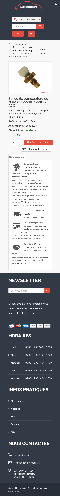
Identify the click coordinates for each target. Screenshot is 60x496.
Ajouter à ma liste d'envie (37, 149)
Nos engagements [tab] (16, 157)
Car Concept (29, 488)
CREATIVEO (13, 491)
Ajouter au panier (40, 142)
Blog (13, 416)
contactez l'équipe (20, 202)
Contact (15, 424)
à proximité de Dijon (25, 263)
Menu (19, 33)
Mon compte (17, 401)
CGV (13, 432)
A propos (15, 409)
